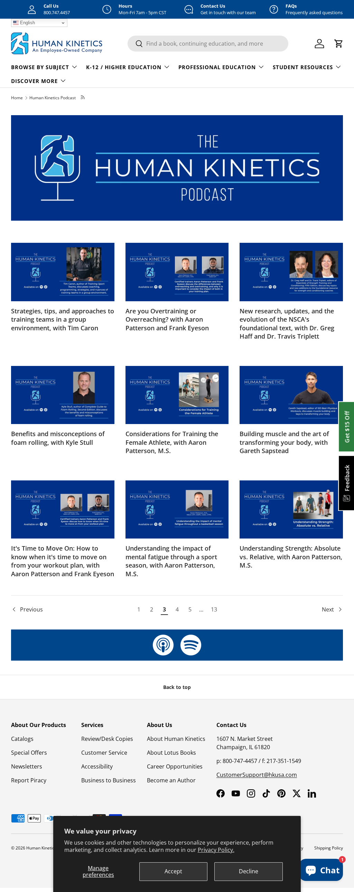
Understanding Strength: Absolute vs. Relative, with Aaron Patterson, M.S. (291, 556)
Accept (173, 871)
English (27, 22)
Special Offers (29, 752)
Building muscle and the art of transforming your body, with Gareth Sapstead (284, 442)
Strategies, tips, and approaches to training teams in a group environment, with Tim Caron (62, 319)
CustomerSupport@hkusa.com (256, 775)
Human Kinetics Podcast (52, 98)
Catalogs (22, 739)
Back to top (177, 687)
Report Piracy (28, 780)
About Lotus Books (171, 752)
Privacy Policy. (216, 850)
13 (214, 609)
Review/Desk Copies (107, 739)
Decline (248, 871)
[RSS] (83, 98)
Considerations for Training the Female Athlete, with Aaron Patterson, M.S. (171, 442)
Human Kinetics (41, 848)
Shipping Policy (328, 848)
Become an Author (171, 780)
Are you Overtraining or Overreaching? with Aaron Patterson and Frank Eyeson (167, 319)
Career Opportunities (175, 766)
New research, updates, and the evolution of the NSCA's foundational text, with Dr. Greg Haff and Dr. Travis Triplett (287, 324)
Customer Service (104, 752)
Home (17, 98)
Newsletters (26, 766)
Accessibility (97, 766)
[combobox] (208, 44)
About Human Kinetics (176, 739)
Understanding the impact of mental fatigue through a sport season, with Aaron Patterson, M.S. (171, 561)
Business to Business (108, 780)
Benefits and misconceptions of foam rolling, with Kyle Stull (58, 438)
